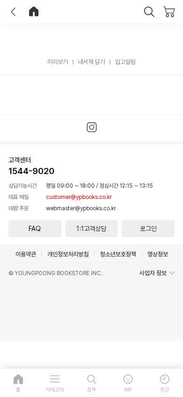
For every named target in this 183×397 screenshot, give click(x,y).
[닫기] (149, 11)
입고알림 (125, 61)
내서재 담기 (91, 61)
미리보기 (57, 61)
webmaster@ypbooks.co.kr (81, 208)
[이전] (13, 11)
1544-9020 (31, 171)
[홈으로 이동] (33, 11)
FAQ (35, 228)
